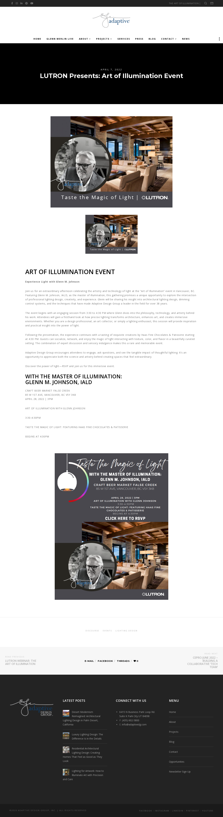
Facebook (105, 661)
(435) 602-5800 (130, 720)
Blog (171, 741)
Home (172, 712)
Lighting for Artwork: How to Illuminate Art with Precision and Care (83, 775)
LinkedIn (177, 810)
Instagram (162, 810)
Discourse (92, 630)
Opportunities (176, 761)
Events (107, 630)
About (172, 721)
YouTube (207, 810)
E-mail (89, 661)
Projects (173, 731)
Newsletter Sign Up (180, 771)
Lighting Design (126, 630)
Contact (173, 751)
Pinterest (192, 810)
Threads (123, 661)
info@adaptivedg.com (134, 724)
